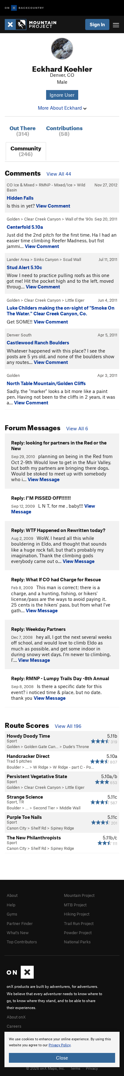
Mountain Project (79, 895)
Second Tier (44, 807)
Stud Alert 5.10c (24, 267)
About (12, 895)
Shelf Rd (38, 828)
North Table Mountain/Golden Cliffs (46, 383)
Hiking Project (76, 913)
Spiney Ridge (62, 828)
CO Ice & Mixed (20, 184)
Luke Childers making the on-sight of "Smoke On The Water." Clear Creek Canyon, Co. (60, 310)
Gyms (12, 913)
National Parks (77, 941)
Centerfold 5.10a (25, 227)
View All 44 (58, 174)
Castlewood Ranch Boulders (38, 342)
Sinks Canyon (46, 259)
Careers (14, 1026)
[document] (62, 1049)
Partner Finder (20, 923)
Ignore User (62, 95)
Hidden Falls (20, 198)
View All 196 (68, 726)
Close (62, 1058)
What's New (18, 932)
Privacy (92, 1068)
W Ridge (40, 767)
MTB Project (75, 904)
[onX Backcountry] (24, 8)
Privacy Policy (60, 1045)
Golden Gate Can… (41, 746)
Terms (75, 1068)
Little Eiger (75, 300)
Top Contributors (22, 941)
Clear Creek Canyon (42, 218)
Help (11, 904)
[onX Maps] (20, 977)
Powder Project (78, 932)
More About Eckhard (60, 108)
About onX (16, 1016)
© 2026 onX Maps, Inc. (45, 1068)
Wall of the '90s (79, 218)
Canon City (16, 828)
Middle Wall (69, 807)
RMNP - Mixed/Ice (55, 184)
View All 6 (77, 428)
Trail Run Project (78, 923)
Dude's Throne (76, 746)
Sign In (97, 24)
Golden (13, 218)
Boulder (14, 767)
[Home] (34, 24)
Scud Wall (72, 259)
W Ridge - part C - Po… (73, 767)
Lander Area (18, 259)
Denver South (19, 334)
